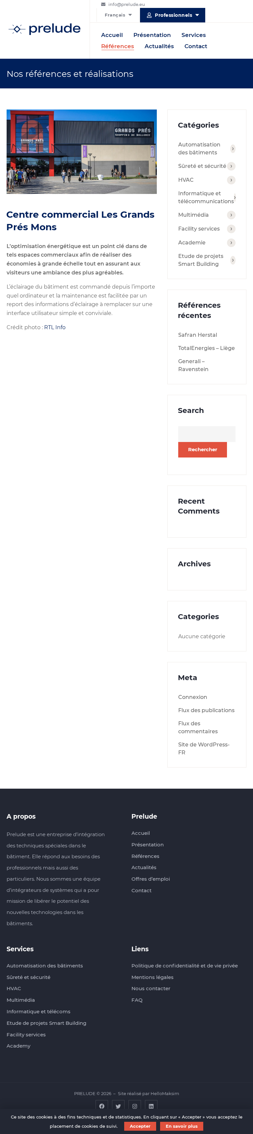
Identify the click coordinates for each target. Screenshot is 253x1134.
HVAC (186, 180)
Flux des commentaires (198, 727)
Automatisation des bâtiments (199, 149)
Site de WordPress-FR (204, 748)
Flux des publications (206, 710)
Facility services (199, 229)
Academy (18, 1046)
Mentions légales (152, 977)
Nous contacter (150, 988)
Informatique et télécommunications (206, 197)
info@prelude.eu (126, 4)
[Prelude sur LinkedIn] (151, 1106)
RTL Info (55, 327)
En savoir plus (182, 1126)
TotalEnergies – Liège (206, 348)
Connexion (192, 697)
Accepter (140, 1126)
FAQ (137, 1000)
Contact (195, 46)
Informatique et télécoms (38, 1011)
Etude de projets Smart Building (200, 260)
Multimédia (193, 215)
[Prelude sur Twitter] (118, 1106)
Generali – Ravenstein (193, 365)
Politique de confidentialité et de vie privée (184, 965)
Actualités (159, 46)
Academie (192, 242)
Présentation (152, 35)
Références (117, 46)
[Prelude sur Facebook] (102, 1106)
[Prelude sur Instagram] (134, 1106)
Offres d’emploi (150, 879)
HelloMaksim (165, 1093)
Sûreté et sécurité (202, 166)
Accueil (112, 35)
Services (194, 35)
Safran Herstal (197, 335)
